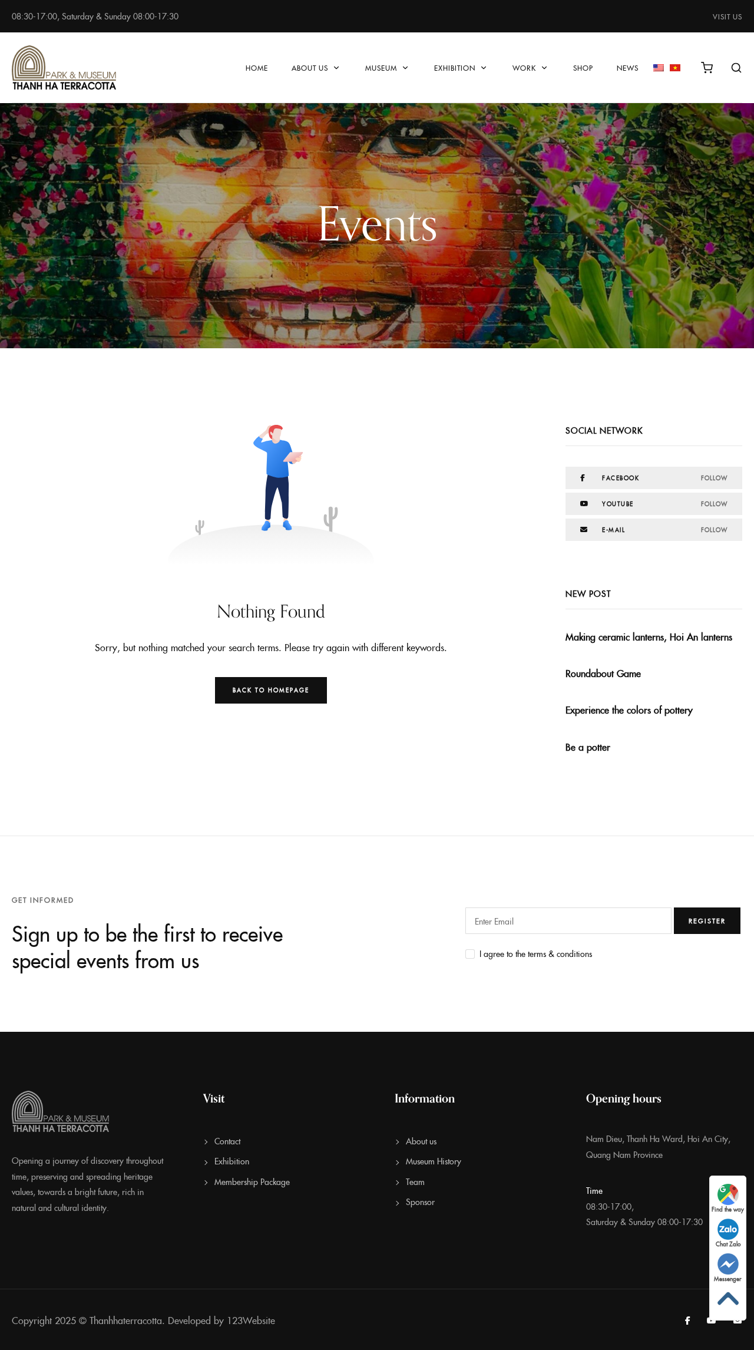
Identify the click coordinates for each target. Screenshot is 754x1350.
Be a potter (588, 746)
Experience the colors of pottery (629, 709)
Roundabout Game (603, 672)
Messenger (728, 1279)
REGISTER (707, 920)
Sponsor (420, 1201)
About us (310, 67)
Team (415, 1181)
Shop (583, 67)
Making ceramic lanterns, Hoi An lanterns (649, 636)
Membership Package (252, 1181)
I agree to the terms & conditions (535, 953)
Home (257, 67)
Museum (381, 67)
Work (524, 67)
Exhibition (454, 67)
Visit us (727, 16)
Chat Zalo (728, 1244)
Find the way (728, 1209)
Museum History (433, 1161)
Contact (227, 1141)
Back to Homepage (271, 690)
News (628, 67)
